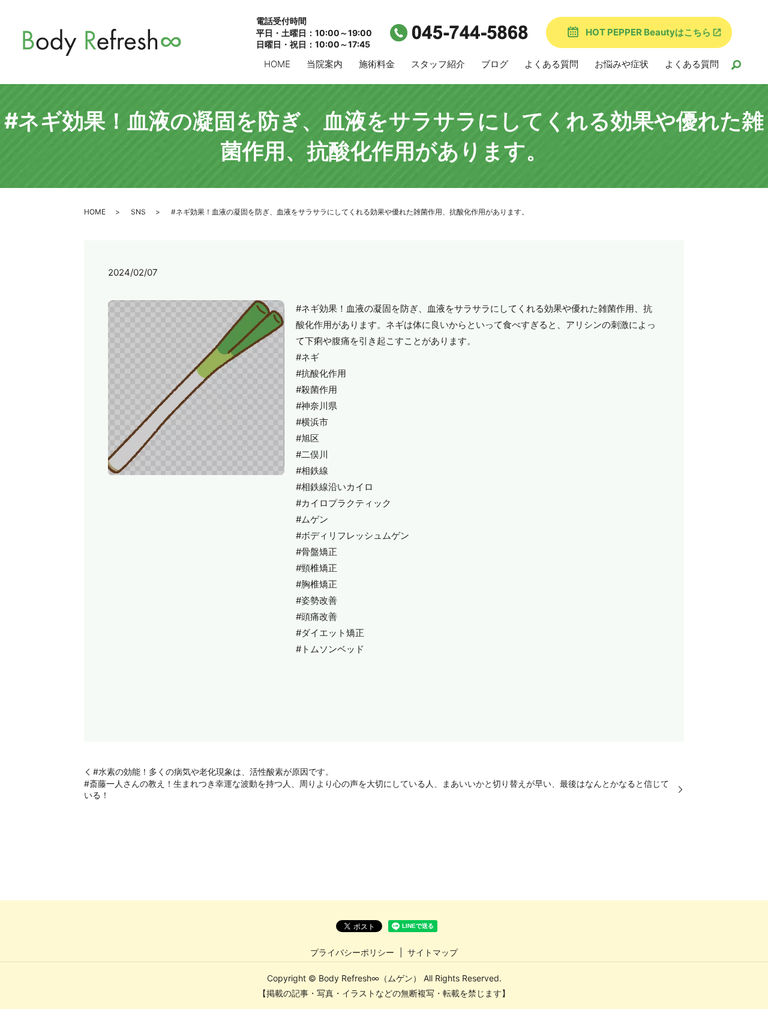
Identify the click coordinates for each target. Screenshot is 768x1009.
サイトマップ (432, 952)
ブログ (494, 64)
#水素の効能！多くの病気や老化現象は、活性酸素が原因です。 (213, 771)
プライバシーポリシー (352, 952)
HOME (277, 64)
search (736, 65)
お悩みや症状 (622, 64)
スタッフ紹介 (438, 64)
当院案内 (325, 64)
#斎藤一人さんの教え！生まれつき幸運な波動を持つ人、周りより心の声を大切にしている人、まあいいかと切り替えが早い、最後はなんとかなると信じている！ (376, 789)
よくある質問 (551, 64)
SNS (138, 211)
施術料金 (377, 64)
